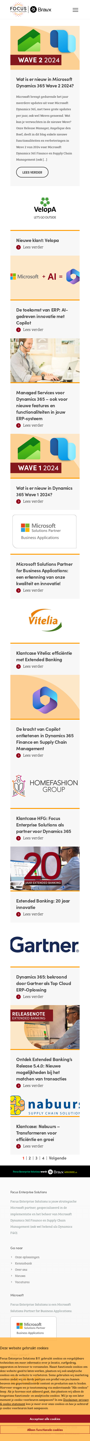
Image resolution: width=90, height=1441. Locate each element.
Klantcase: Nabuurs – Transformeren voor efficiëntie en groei (38, 1132)
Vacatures (22, 1281)
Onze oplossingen (27, 1256)
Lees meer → (70, 1171)
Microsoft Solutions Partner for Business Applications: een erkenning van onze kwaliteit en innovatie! (44, 573)
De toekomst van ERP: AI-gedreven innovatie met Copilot (42, 316)
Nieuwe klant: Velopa (37, 240)
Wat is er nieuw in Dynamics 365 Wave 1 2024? (44, 490)
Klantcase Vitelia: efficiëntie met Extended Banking (44, 655)
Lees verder (33, 247)
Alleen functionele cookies (45, 1429)
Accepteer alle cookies (45, 1419)
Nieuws (20, 1275)
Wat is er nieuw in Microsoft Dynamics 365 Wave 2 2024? (45, 82)
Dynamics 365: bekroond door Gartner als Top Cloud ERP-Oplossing (43, 983)
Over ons (21, 1269)
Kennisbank (23, 1262)
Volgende (57, 1158)
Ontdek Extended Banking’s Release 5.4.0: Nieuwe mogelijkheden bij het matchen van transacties (44, 1069)
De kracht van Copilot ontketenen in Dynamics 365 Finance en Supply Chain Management (45, 738)
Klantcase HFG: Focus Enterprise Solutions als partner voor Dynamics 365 (43, 824)
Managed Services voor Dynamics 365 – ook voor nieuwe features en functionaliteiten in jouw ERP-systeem (41, 405)
